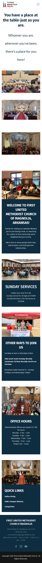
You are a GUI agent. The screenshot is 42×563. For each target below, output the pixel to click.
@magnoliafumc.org (26, 535)
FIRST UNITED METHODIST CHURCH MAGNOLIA (21, 522)
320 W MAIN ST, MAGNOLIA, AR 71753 (21, 529)
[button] (38, 4)
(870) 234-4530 (21, 532)
